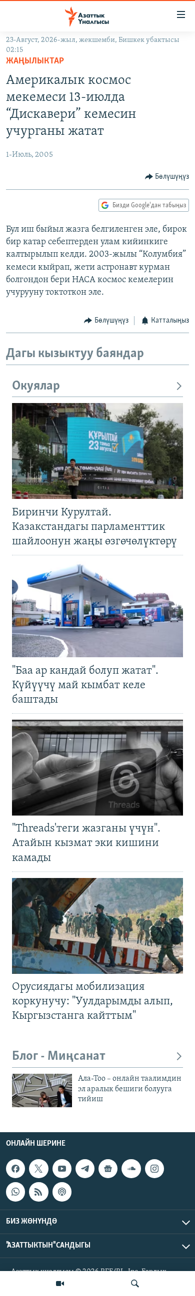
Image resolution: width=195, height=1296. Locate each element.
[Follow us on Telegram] (85, 1168)
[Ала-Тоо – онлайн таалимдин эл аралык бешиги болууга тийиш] (42, 1090)
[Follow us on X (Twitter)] (38, 1168)
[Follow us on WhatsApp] (15, 1191)
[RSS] (38, 1191)
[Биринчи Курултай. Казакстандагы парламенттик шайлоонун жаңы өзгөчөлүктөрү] (97, 451)
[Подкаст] (62, 1191)
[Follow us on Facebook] (15, 1168)
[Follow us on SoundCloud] (131, 1168)
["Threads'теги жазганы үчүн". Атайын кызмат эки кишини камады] (97, 768)
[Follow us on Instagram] (154, 1168)
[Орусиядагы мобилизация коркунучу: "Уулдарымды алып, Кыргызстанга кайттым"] (97, 926)
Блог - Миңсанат (59, 1056)
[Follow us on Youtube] (62, 1168)
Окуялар (36, 386)
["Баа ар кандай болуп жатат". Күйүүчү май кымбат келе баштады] (97, 609)
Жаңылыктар (35, 61)
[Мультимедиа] (60, 1283)
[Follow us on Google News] (108, 1168)
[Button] (167, 176)
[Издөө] (135, 1283)
